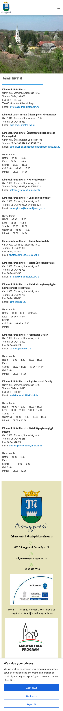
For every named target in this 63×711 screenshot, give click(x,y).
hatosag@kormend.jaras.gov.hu (25, 190)
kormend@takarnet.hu (20, 348)
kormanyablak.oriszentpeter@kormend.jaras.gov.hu (35, 146)
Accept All (31, 687)
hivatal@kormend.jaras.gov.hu (24, 106)
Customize (31, 696)
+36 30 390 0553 (31, 569)
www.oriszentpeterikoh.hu (22, 125)
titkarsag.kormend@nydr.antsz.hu (25, 445)
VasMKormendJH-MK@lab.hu (24, 395)
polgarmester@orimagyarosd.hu (31, 558)
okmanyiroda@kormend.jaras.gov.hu (27, 208)
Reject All (31, 704)
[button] (58, 7)
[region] (31, 684)
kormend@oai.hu (18, 301)
